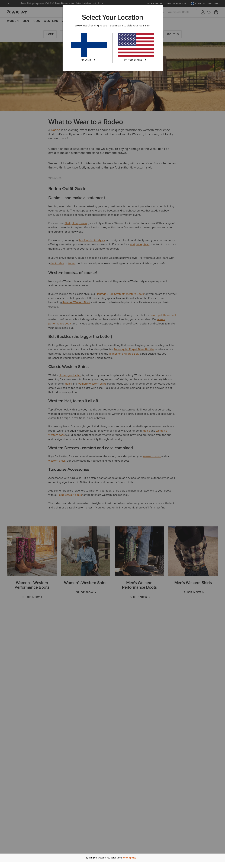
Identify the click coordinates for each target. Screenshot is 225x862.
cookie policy (129, 857)
